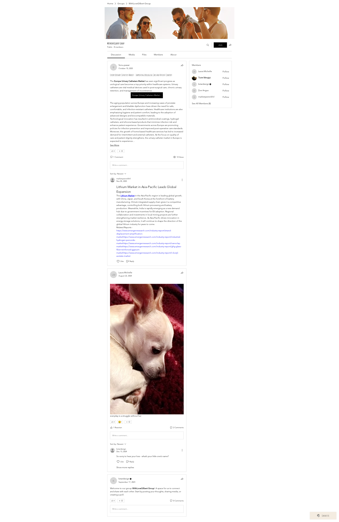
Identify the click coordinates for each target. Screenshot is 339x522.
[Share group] (230, 44)
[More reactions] (120, 151)
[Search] (207, 45)
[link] (116, 54)
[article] (146, 163)
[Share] (182, 65)
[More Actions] (182, 180)
